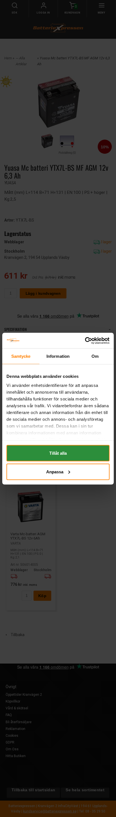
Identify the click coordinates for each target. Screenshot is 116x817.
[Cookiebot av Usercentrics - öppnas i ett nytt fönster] (85, 340)
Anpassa (54, 471)
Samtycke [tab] (21, 356)
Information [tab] (58, 356)
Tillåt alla (58, 453)
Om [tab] (95, 356)
